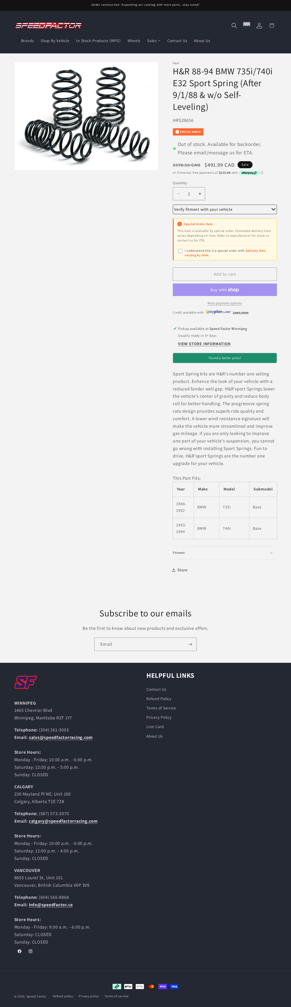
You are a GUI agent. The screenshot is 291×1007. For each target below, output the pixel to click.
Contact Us (156, 689)
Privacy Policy (159, 717)
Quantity (180, 182)
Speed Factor (37, 996)
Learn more (240, 312)
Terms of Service (161, 708)
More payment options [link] (225, 303)
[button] (234, 25)
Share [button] (182, 570)
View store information (204, 343)
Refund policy (63, 996)
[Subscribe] (190, 644)
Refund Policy (158, 698)
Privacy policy (89, 996)
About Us (154, 736)
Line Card (155, 726)
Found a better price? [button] (225, 358)
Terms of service (117, 996)
